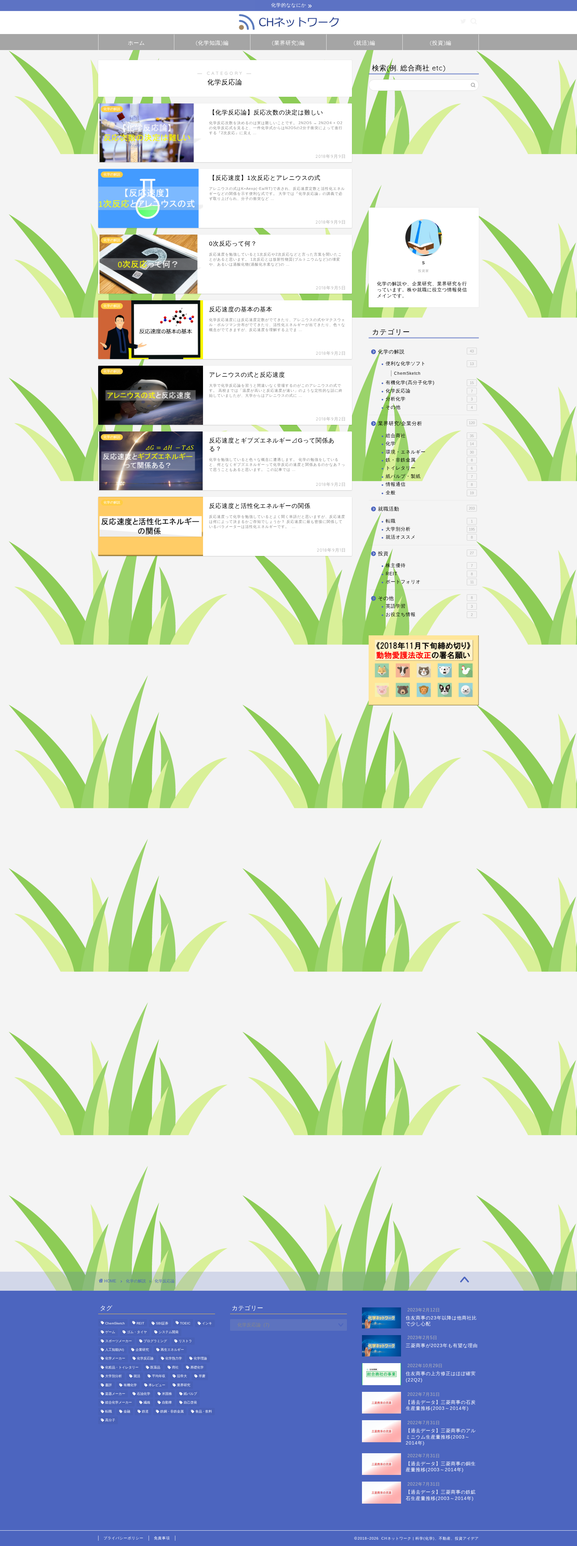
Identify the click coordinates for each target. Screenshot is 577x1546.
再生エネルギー (172, 1349)
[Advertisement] (424, 149)
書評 (108, 1385)
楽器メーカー (115, 1394)
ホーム (136, 42)
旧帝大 (182, 1376)
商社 (175, 1367)
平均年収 (158, 1376)
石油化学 (143, 1394)
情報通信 (429, 484)
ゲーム (110, 1332)
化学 (430, 443)
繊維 (147, 1403)
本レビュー (157, 1385)
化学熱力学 (173, 1358)
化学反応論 (429, 390)
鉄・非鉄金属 (429, 459)
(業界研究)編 (288, 42)
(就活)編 (364, 42)
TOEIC (185, 1323)
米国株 (167, 1394)
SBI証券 (162, 1323)
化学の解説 (426, 351)
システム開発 (169, 1332)
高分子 (110, 1420)
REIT (429, 573)
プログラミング (155, 1341)
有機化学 (130, 1385)
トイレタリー (429, 468)
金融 (127, 1411)
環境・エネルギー (430, 451)
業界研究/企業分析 (426, 423)
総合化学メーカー (118, 1403)
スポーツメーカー (118, 1341)
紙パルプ (190, 1394)
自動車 (167, 1403)
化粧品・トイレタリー (122, 1367)
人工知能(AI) (114, 1349)
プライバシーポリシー (124, 1538)
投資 (426, 553)
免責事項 (162, 1538)
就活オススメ (429, 537)
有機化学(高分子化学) (430, 382)
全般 (430, 492)
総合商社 (430, 435)
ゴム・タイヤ (137, 1332)
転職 (429, 521)
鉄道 (145, 1411)
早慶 (202, 1376)
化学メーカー (115, 1358)
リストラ (185, 1341)
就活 (137, 1376)
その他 (429, 407)
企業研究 (142, 1349)
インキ (207, 1323)
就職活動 (426, 509)
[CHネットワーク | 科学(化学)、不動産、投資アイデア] (288, 31)
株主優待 (429, 565)
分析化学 (429, 398)
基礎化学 (197, 1367)
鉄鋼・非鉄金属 (172, 1411)
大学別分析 (430, 529)
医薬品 (155, 1367)
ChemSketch (407, 373)
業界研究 (183, 1385)
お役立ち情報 (429, 614)
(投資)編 (440, 42)
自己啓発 (190, 1403)
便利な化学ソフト (430, 363)
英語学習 (429, 606)
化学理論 (200, 1358)
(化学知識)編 (212, 42)
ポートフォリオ (430, 581)
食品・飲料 (203, 1411)
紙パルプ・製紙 (429, 476)
